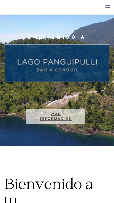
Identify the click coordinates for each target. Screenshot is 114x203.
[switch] (108, 7)
